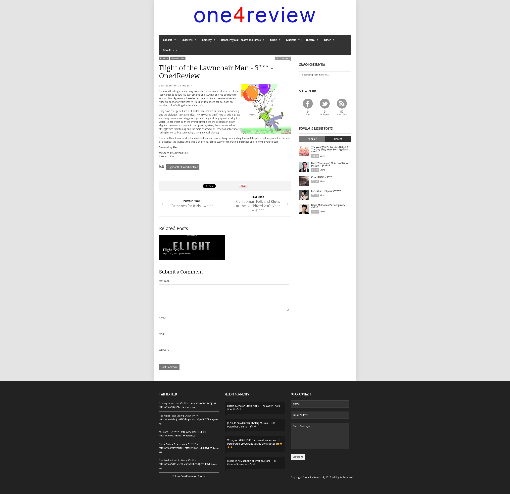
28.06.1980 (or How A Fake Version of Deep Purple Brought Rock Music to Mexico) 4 (253, 442)
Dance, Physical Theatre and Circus (239, 40)
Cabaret (165, 40)
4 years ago (190, 407)
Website (164, 349)
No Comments (283, 58)
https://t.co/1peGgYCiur (198, 419)
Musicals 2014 (177, 58)
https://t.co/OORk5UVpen (198, 448)
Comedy (205, 40)
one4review (165, 85)
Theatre (308, 40)
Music (271, 40)
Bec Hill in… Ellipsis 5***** (326, 191)
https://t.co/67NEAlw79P (172, 435)
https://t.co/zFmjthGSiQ (172, 419)
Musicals (289, 40)
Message (165, 281)
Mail (162, 333)
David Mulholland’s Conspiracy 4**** (328, 206)
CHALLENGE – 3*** (321, 177)
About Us (166, 51)
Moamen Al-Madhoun (239, 461)
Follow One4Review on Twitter (189, 476)
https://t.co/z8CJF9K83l (193, 432)
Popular (312, 138)
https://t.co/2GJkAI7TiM (171, 407)
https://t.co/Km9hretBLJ (171, 448)
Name (163, 318)
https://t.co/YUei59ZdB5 (172, 464)
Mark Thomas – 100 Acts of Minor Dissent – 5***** (330, 164)
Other (325, 40)
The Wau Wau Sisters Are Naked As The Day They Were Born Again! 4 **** (330, 149)
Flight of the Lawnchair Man (183, 167)
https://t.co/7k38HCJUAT (203, 403)
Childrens (185, 40)
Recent (338, 138)
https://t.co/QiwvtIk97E (197, 464)
